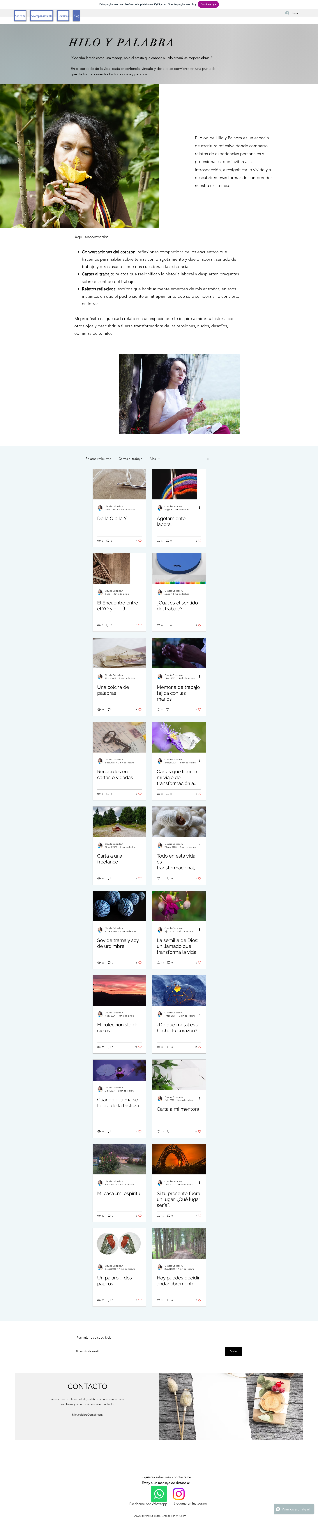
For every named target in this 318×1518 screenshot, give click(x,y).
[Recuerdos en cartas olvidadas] (119, 737)
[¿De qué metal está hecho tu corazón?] (179, 990)
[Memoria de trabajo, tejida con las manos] (179, 653)
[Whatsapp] (159, 1494)
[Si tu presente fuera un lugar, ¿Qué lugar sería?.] (179, 1159)
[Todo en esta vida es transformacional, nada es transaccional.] (179, 822)
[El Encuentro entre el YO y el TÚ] (119, 568)
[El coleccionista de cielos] (119, 990)
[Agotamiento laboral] (179, 484)
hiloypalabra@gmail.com (87, 1414)
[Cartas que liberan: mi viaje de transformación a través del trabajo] (179, 737)
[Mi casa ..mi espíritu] (119, 1159)
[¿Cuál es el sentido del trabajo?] (179, 568)
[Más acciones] (141, 508)
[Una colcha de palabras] (119, 653)
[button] (208, 459)
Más (153, 459)
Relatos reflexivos (98, 459)
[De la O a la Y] (119, 484)
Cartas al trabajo (130, 459)
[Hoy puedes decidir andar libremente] (179, 1243)
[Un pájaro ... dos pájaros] (119, 1243)
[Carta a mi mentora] (179, 1075)
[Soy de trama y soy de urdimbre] (119, 906)
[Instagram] (179, 1494)
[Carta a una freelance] (119, 822)
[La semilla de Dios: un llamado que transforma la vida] (179, 906)
